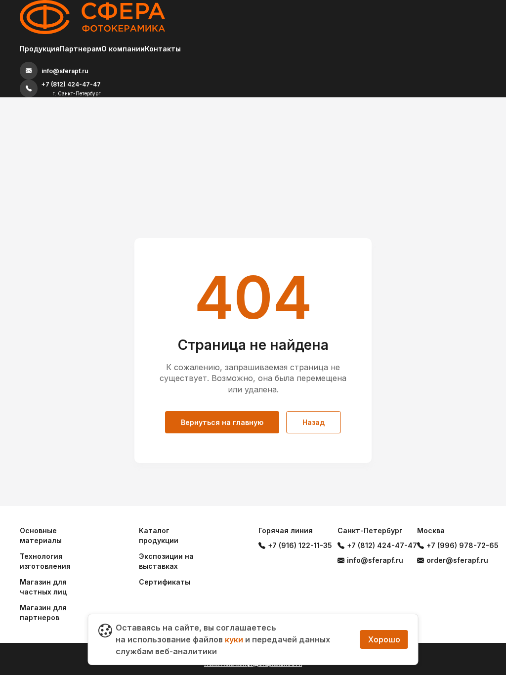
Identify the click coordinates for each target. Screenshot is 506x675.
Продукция (40, 48)
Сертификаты (164, 582)
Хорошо (384, 639)
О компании (123, 48)
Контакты (163, 48)
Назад (313, 422)
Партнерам (80, 48)
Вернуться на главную (222, 422)
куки (234, 639)
